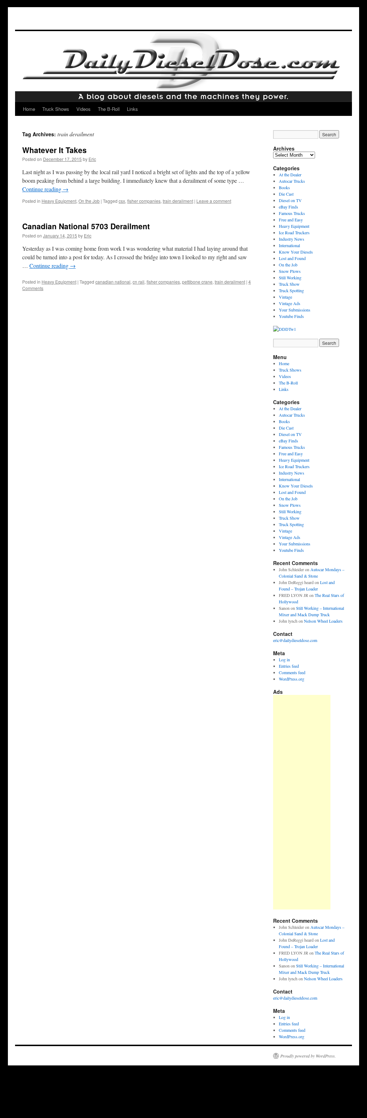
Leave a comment (213, 201)
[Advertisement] (301, 802)
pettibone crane (197, 282)
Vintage (285, 297)
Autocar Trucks (292, 181)
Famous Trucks (292, 213)
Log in (284, 659)
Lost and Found (292, 258)
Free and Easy (291, 219)
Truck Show (289, 284)
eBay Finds (288, 207)
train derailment (178, 201)
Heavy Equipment (59, 201)
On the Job (89, 201)
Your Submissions (294, 310)
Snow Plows (290, 271)
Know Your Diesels (296, 252)
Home (29, 109)
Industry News (291, 239)
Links (132, 109)
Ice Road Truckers (294, 232)
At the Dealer (290, 174)
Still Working (290, 277)
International (289, 245)
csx (122, 201)
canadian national (112, 282)
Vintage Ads (289, 303)
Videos (83, 109)
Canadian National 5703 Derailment (86, 226)
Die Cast (286, 194)
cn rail (138, 282)
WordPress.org (291, 679)
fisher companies (144, 201)
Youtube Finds (291, 316)
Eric (92, 159)
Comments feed (292, 672)
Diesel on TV (290, 200)
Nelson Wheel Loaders (323, 621)
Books (284, 187)
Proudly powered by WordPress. (308, 1056)
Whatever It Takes (54, 149)
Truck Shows (55, 109)
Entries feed (289, 666)
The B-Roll (109, 109)
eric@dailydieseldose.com (295, 640)
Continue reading (45, 189)
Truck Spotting (291, 290)
